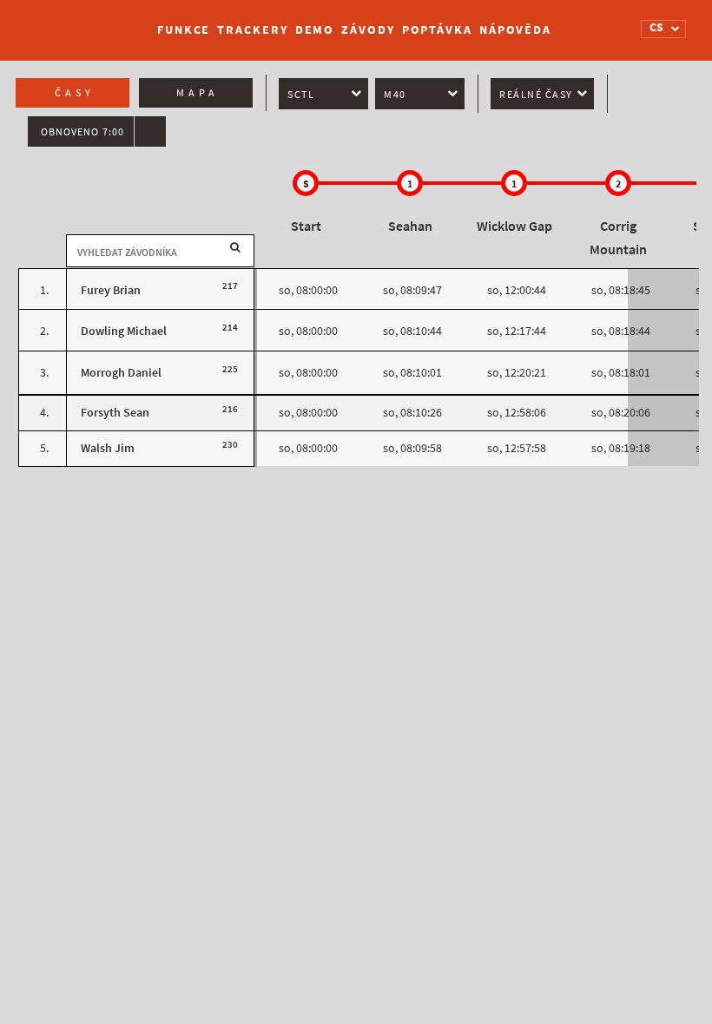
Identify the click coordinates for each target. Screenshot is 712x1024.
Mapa (197, 93)
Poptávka (437, 30)
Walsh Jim (108, 448)
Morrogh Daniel (121, 372)
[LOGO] (79, 21)
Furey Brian (111, 290)
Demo (315, 30)
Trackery (252, 30)
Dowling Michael (124, 331)
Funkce (183, 30)
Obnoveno (82, 132)
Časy (75, 93)
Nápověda (515, 30)
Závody (367, 30)
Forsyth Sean (115, 412)
